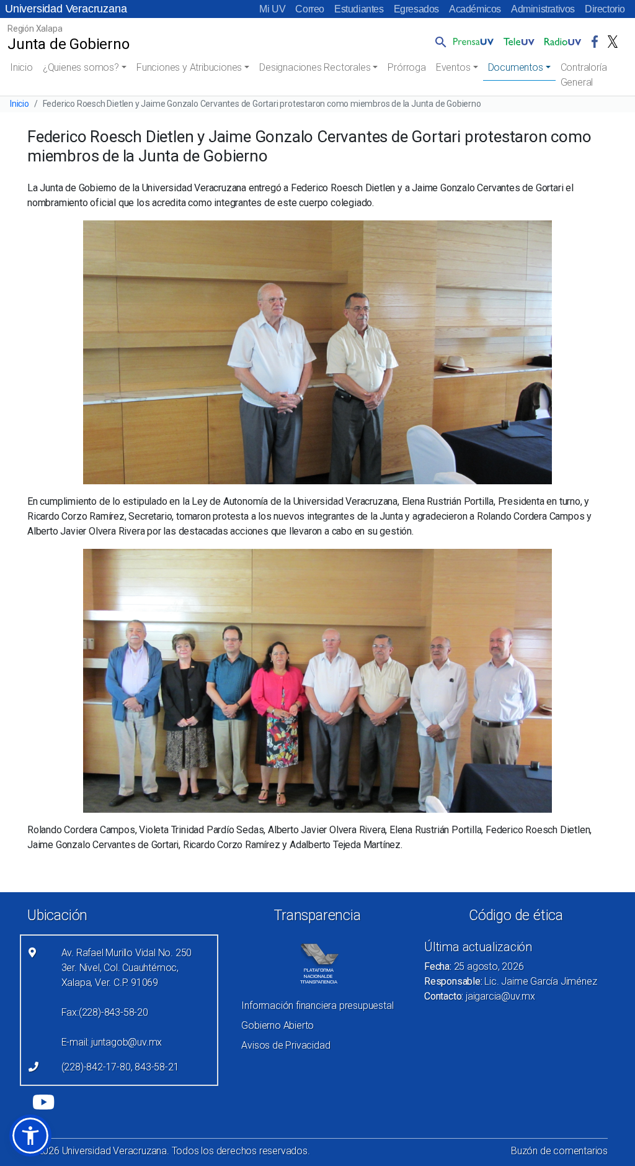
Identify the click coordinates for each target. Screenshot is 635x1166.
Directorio (605, 9)
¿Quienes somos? (81, 67)
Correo (309, 9)
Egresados (416, 9)
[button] (438, 41)
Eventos (453, 67)
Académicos (475, 9)
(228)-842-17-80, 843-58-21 (120, 1067)
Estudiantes (359, 9)
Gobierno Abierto (277, 1025)
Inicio (21, 67)
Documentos (515, 67)
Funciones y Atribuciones (189, 67)
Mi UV (272, 9)
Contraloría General (584, 74)
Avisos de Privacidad (285, 1045)
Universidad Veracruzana (66, 8)
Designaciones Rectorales (314, 67)
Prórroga (406, 67)
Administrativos (543, 9)
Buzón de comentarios (559, 1151)
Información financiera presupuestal (317, 1005)
